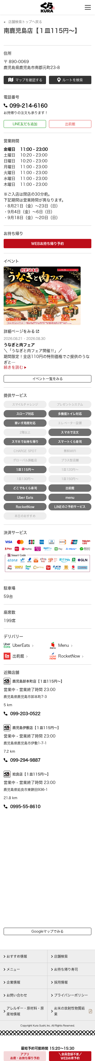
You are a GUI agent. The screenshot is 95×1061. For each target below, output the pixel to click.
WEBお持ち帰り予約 (47, 243)
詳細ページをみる (20, 331)
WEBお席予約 (70, 1056)
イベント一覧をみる (47, 378)
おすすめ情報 (17, 956)
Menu (64, 645)
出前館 (70, 124)
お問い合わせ (17, 995)
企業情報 (13, 982)
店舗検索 (61, 956)
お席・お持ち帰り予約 (24, 1056)
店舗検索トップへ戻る (25, 21)
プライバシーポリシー (71, 995)
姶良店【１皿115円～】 (31, 774)
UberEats (21, 645)
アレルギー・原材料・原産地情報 (25, 1011)
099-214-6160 (29, 105)
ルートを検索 (72, 80)
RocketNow (69, 656)
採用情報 (61, 982)
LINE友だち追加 (25, 124)
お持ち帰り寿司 (66, 969)
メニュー (13, 969)
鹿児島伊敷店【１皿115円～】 (36, 727)
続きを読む (14, 367)
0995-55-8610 (25, 806)
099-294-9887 (25, 760)
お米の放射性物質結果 (69, 1011)
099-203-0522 (25, 713)
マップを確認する (28, 80)
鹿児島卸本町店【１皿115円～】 (38, 681)
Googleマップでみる (47, 931)
